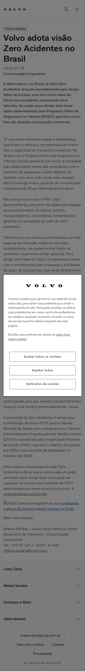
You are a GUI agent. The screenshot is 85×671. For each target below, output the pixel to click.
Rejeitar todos (42, 370)
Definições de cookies (42, 384)
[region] (42, 335)
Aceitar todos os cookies (42, 356)
